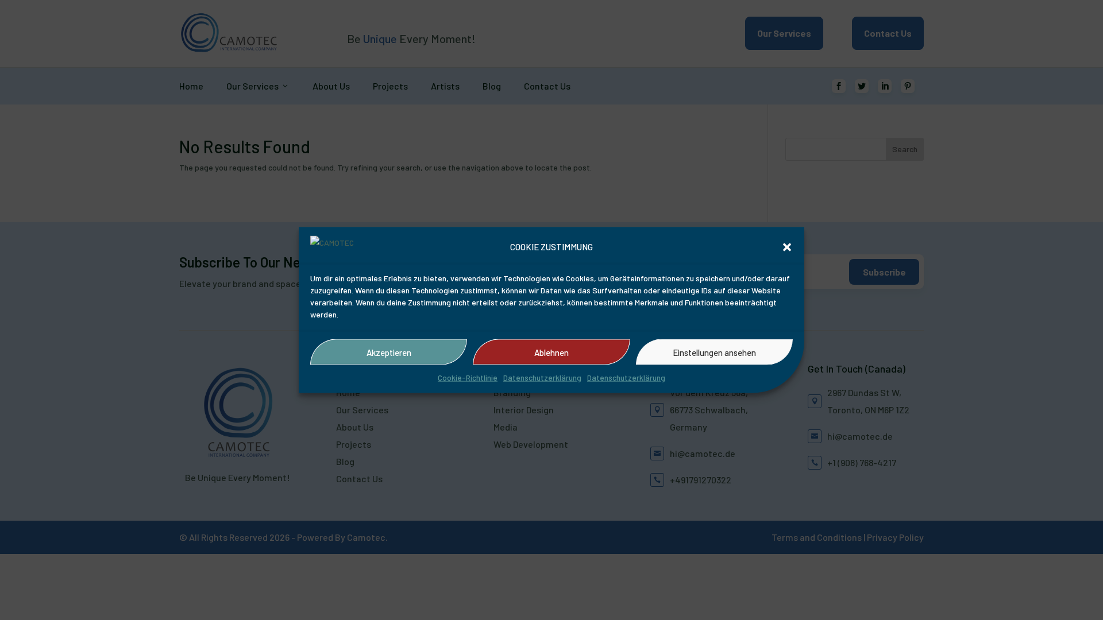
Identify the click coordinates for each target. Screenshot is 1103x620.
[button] (787, 247)
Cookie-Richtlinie (467, 377)
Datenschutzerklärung (542, 377)
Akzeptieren (389, 352)
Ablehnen (551, 352)
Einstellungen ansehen (714, 352)
